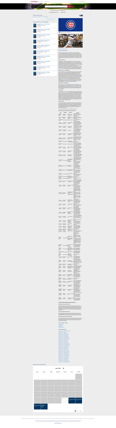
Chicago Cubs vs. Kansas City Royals (63, 343)
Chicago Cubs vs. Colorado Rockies (63, 339)
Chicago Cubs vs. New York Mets (63, 349)
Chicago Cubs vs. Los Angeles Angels (63, 344)
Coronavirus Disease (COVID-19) (46, 418)
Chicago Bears (60, 325)
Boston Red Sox (75, 86)
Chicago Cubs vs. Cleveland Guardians (64, 338)
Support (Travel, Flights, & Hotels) (31, 418)
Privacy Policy (90, 418)
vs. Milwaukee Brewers (43, 406)
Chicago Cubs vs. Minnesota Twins (63, 348)
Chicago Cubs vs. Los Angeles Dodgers (64, 345)
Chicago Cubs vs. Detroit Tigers (63, 340)
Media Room (58, 418)
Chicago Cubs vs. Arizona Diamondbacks (64, 330)
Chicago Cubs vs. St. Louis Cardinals (63, 357)
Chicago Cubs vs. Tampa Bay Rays (63, 358)
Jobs (56, 418)
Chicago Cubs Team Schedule (62, 48)
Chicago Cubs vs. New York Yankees (63, 350)
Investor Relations (53, 418)
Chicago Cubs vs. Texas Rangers (63, 359)
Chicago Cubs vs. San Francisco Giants (64, 355)
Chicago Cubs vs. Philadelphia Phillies (63, 351)
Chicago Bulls (60, 326)
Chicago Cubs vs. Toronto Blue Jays (63, 360)
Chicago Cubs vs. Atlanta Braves (63, 333)
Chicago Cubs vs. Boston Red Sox (63, 335)
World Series (76, 64)
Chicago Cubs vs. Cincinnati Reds (63, 337)
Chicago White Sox (61, 68)
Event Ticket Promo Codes (80, 418)
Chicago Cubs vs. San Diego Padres (63, 354)
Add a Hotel (71, 418)
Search (69, 6)
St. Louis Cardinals (65, 92)
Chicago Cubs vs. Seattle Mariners (63, 356)
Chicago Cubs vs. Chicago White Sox (63, 336)
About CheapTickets (23, 418)
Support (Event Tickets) (38, 418)
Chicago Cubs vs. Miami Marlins (63, 346)
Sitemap (93, 418)
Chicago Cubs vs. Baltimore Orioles (63, 334)
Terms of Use (86, 418)
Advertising (62, 418)
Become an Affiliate (66, 418)
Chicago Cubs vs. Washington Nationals (64, 361)
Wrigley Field (64, 84)
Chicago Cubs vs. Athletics (62, 332)
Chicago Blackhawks (61, 327)
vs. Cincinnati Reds (72, 399)
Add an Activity (75, 418)
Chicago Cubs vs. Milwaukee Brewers (63, 347)
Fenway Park (80, 86)
